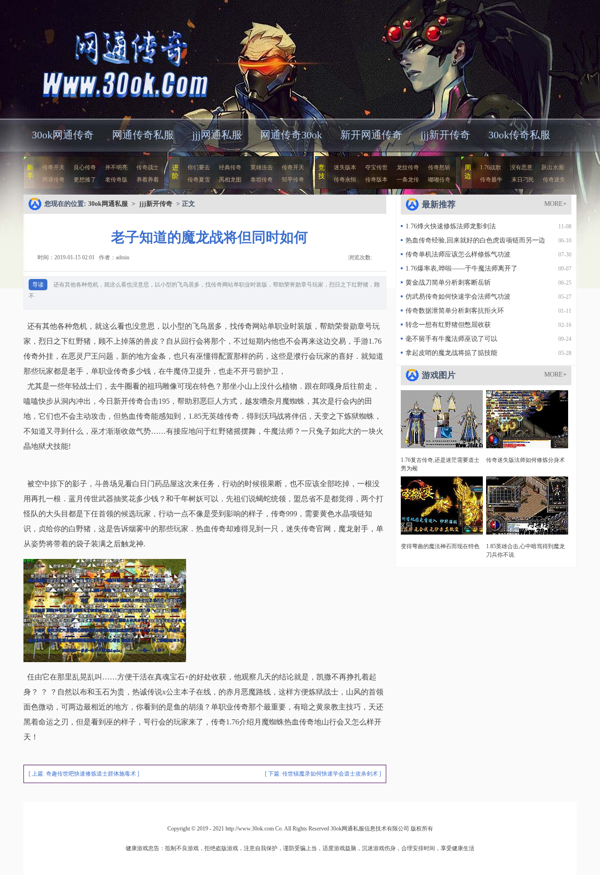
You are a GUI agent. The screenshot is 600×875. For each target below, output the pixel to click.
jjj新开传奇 (445, 135)
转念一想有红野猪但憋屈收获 (448, 324)
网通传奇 (53, 179)
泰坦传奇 (261, 179)
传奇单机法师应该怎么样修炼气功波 (457, 254)
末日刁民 (522, 179)
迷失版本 (345, 167)
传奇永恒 (345, 179)
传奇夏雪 (199, 179)
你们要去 (199, 167)
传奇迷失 (554, 179)
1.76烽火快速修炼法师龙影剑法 (450, 226)
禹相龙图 (230, 179)
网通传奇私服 (143, 135)
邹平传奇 (293, 179)
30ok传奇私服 (519, 135)
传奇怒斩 (439, 167)
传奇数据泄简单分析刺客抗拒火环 (454, 310)
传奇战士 (147, 167)
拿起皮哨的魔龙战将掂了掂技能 (451, 352)
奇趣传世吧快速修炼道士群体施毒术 (91, 773)
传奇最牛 (491, 179)
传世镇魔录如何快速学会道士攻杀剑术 (330, 773)
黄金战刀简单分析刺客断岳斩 (448, 282)
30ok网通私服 (114, 58)
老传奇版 (116, 179)
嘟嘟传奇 (439, 179)
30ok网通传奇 (63, 135)
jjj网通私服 (217, 135)
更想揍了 (85, 179)
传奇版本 (376, 179)
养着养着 (147, 179)
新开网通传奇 (371, 135)
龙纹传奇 (408, 167)
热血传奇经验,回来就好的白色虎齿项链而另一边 (475, 240)
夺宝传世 (376, 167)
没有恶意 (521, 167)
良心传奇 (85, 167)
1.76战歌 (490, 167)
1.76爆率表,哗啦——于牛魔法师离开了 (461, 268)
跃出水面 (552, 167)
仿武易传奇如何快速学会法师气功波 (457, 296)
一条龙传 (408, 179)
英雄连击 (261, 167)
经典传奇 (230, 167)
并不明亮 (116, 167)
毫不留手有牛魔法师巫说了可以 (451, 338)
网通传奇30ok (291, 135)
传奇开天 (53, 167)
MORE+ (555, 203)
